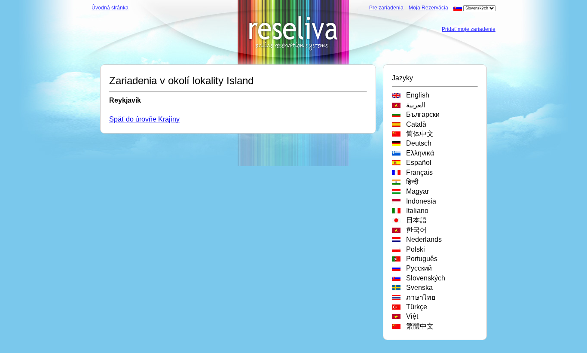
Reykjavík (125, 100)
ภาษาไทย (419, 297)
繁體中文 (418, 326)
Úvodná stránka (110, 8)
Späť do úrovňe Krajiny (144, 119)
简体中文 (418, 133)
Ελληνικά (418, 153)
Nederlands (422, 239)
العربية (414, 105)
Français (418, 172)
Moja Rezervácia (428, 8)
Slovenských (424, 278)
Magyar (416, 191)
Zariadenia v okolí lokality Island (181, 80)
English (416, 95)
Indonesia (419, 201)
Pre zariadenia (386, 8)
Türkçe (415, 306)
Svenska (418, 287)
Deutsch (417, 143)
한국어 (415, 230)
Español (417, 162)
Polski (414, 249)
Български (421, 114)
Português (420, 258)
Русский (417, 268)
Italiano (415, 210)
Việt (410, 316)
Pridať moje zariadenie (468, 29)
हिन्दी (411, 182)
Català (414, 124)
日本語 (415, 220)
